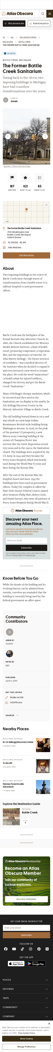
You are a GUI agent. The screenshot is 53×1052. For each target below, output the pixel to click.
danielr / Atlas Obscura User (17, 166)
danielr (14, 101)
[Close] (49, 1024)
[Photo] (43, 745)
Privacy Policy (18, 555)
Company (9, 1016)
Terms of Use (30, 555)
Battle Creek (30, 812)
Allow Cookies (26, 1039)
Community (10, 1007)
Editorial (8, 989)
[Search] (42, 14)
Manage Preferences (26, 1047)
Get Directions (26, 255)
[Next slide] (45, 136)
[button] (12, 177)
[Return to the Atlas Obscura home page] (18, 14)
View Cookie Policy (26, 1033)
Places (7, 980)
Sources (10, 715)
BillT (8, 666)
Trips (6, 998)
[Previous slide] (8, 136)
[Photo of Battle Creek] (11, 816)
